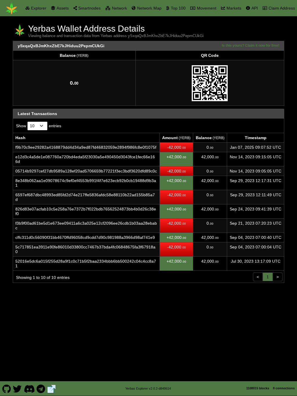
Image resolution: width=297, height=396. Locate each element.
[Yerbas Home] (11, 8)
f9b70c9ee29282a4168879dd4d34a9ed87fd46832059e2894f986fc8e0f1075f (85, 147)
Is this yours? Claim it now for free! (250, 45)
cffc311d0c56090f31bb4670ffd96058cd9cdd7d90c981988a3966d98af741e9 (85, 237)
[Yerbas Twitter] (17, 388)
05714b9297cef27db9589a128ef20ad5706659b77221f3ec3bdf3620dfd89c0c (86, 171)
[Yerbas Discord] (29, 388)
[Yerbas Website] (52, 388)
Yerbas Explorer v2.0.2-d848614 (148, 388)
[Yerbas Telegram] (41, 388)
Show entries (38, 125)
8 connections (284, 388)
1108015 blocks (257, 388)
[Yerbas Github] (6, 388)
